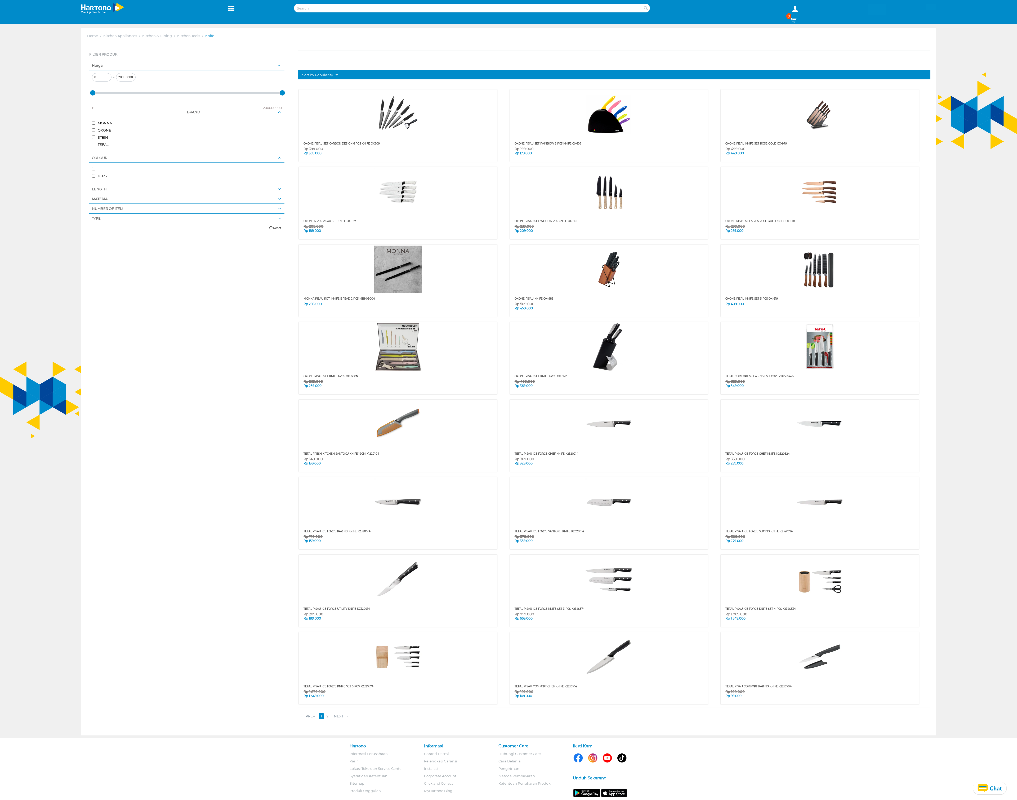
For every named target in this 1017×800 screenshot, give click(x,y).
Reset (277, 228)
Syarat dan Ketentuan (368, 776)
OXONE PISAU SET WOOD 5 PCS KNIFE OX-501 (546, 221)
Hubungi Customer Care (519, 754)
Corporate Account (440, 776)
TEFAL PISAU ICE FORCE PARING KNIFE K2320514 (337, 531)
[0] (795, 19)
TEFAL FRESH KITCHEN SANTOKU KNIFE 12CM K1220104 (341, 453)
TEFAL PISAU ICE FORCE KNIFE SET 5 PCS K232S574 (338, 686)
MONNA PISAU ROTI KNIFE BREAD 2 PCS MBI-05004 (339, 298)
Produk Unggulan (365, 791)
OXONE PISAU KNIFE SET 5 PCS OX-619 (751, 298)
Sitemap (357, 783)
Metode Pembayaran (516, 776)
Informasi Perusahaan (369, 754)
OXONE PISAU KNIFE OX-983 (534, 298)
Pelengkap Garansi (440, 761)
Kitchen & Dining (157, 36)
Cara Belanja (509, 761)
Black (102, 176)
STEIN (102, 137)
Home (92, 36)
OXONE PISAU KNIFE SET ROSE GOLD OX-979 (756, 143)
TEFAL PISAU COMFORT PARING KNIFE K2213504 (758, 686)
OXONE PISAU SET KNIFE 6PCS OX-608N (331, 376)
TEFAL (103, 144)
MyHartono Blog (438, 791)
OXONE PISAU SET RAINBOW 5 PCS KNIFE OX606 (548, 143)
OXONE (104, 130)
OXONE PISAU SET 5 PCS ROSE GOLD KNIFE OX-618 (760, 221)
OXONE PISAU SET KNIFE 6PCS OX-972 (541, 376)
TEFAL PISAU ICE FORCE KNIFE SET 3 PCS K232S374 (550, 609)
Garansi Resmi (436, 754)
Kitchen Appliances (120, 36)
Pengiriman (508, 768)
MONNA (104, 123)
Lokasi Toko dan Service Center (376, 768)
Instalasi (431, 768)
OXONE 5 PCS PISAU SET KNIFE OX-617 (330, 221)
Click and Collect (438, 783)
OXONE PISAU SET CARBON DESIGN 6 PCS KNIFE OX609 (342, 143)
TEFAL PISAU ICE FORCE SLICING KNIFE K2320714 (759, 531)
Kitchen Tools (188, 36)
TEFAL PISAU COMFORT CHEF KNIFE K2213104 (546, 686)
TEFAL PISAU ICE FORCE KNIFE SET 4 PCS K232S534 (760, 609)
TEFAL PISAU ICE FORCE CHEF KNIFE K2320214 (546, 453)
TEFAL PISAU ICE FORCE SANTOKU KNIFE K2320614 (549, 531)
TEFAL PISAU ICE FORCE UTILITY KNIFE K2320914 (337, 609)
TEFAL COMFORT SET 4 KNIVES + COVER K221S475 (759, 376)
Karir (354, 761)
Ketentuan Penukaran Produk (524, 783)
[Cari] (646, 8)
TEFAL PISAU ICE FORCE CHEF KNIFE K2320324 (757, 453)
